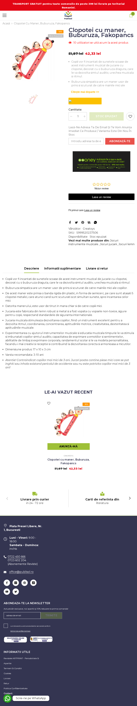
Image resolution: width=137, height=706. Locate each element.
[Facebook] (70, 222)
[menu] (5, 15)
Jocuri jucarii (108, 244)
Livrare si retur (97, 268)
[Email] (89, 222)
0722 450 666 (16, 556)
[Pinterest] (82, 222)
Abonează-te (119, 141)
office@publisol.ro (21, 571)
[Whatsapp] (95, 222)
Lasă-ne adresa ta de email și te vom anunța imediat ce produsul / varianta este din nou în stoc (100, 131)
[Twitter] (76, 222)
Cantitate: (75, 109)
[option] (33, 58)
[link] (35, 498)
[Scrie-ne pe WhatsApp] (7, 698)
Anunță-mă (68, 446)
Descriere (31, 268)
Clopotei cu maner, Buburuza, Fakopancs (68, 461)
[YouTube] (7, 591)
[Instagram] (16, 583)
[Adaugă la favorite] (130, 116)
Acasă (6, 23)
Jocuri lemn (126, 244)
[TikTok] (33, 583)
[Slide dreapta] (130, 498)
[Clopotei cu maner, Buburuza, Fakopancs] (68, 421)
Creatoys (89, 228)
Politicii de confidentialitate (20, 631)
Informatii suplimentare (62, 268)
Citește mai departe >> (85, 92)
